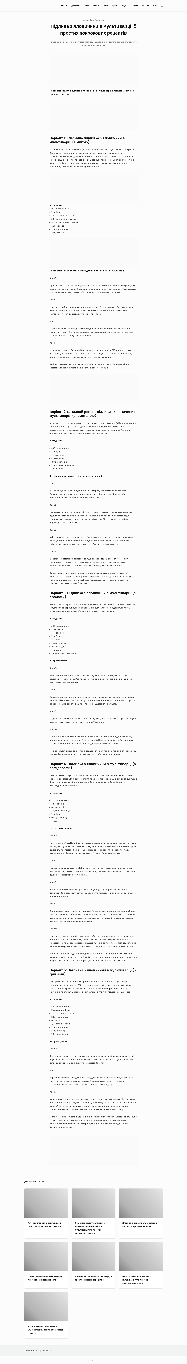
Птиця (96, 6)
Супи (114, 6)
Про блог (46, 1351)
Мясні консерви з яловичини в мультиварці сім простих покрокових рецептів (45, 1330)
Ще (154, 6)
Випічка (63, 6)
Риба (105, 6)
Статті (94, 1361)
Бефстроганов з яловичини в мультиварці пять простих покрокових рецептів (136, 1280)
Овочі (135, 6)
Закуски (124, 6)
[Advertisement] (93, 70)
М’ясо (86, 6)
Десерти (75, 6)
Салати (145, 6)
